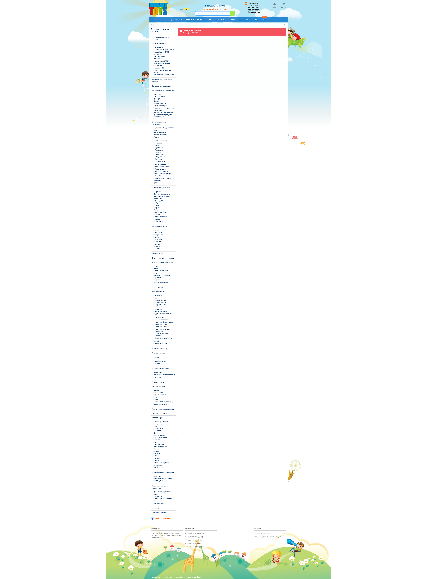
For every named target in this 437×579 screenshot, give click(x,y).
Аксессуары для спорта (162, 422)
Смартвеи (157, 244)
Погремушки (158, 481)
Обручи (156, 449)
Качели (156, 273)
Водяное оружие (160, 300)
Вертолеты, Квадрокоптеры (164, 128)
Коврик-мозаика (160, 361)
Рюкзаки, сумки (159, 503)
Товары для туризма (161, 463)
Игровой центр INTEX (161, 52)
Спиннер (157, 219)
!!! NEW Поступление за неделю (160, 38)
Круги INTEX (158, 54)
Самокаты (157, 453)
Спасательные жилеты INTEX (162, 71)
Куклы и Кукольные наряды (164, 112)
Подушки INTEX (159, 68)
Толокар (157, 246)
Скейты (156, 460)
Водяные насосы (160, 302)
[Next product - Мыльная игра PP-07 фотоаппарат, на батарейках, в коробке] (285, 24)
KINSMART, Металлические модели (162, 81)
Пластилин (158, 501)
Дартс (156, 433)
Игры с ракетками (160, 437)
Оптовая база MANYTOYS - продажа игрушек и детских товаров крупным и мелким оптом (166, 535)
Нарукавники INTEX (161, 61)
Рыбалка (157, 341)
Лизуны (156, 205)
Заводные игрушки (161, 271)
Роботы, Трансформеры (162, 173)
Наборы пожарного (161, 171)
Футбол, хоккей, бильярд (163, 402)
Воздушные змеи (160, 305)
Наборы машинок (160, 169)
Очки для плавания (162, 333)
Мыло (156, 210)
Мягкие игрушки (158, 382)
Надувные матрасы (162, 327)
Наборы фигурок (160, 212)
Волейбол (157, 431)
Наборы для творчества (163, 499)
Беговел (157, 230)
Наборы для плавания (163, 320)
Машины (157, 137)
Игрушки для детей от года (162, 262)
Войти (274, 7)
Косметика (158, 110)
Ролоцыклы (158, 242)
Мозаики (155, 357)
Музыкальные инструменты (164, 375)
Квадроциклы (159, 235)
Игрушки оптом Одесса (195, 533)
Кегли (156, 442)
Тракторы (157, 180)
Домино (157, 390)
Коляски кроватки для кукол (164, 108)
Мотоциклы (158, 239)
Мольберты (158, 496)
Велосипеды (158, 428)
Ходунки (157, 248)
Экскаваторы (160, 161)
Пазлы (156, 399)
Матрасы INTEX (159, 56)
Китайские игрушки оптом (196, 546)
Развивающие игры (161, 282)
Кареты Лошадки (160, 103)
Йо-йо (156, 203)
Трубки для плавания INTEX (164, 74)
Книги (156, 494)
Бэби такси (158, 232)
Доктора (157, 99)
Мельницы (158, 309)
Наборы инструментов (162, 167)
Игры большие (159, 392)
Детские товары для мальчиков (160, 123)
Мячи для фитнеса (161, 447)
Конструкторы (157, 287)
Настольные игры (158, 386)
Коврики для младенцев (163, 478)
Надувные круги (161, 324)
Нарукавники (159, 331)
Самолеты (157, 176)
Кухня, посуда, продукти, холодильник (163, 116)
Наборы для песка (160, 311)
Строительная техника (162, 178)
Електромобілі (157, 254)
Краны (157, 145)
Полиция (158, 152)
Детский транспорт (159, 226)
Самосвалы (159, 154)
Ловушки (157, 208)
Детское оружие (160, 132)
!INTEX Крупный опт (159, 43)
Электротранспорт (159, 513)
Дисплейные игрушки (162, 196)
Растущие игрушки (161, 217)
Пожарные (159, 150)
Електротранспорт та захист (163, 258)
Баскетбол (158, 424)
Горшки (156, 266)
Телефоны (157, 377)
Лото (155, 397)
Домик (156, 268)
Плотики (158, 336)
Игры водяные (159, 201)
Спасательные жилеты (163, 338)
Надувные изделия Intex (163, 314)
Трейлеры (159, 159)
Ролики (156, 451)
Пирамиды (157, 278)
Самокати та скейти (159, 413)
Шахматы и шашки (160, 404)
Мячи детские (159, 444)
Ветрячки (157, 192)
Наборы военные (160, 164)
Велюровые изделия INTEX (164, 50)
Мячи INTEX (158, 59)
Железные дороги (160, 135)
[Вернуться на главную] (151, 25)
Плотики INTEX (159, 66)
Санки (156, 456)
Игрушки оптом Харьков (196, 540)
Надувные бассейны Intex (164, 322)
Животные (158, 198)
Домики (156, 101)
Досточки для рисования (163, 492)
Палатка (157, 214)
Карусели (157, 476)
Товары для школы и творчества (160, 487)
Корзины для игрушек (162, 275)
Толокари (155, 508)
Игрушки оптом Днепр (195, 537)
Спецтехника (160, 157)
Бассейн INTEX (159, 47)
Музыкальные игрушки (160, 368)
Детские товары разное (161, 188)
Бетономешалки (161, 141)
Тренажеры (158, 465)
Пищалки (157, 280)
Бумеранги (158, 295)
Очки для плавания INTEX (163, 63)
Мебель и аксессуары (160, 348)
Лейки (156, 307)
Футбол (157, 467)
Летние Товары (158, 292)
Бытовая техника (160, 96)
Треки (156, 183)
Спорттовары (157, 418)
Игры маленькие (160, 395)
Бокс (155, 426)
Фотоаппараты (159, 221)
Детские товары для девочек (163, 90)
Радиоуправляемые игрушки (163, 409)
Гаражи (156, 130)
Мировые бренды (158, 353)
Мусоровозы (159, 148)
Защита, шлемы (159, 435)
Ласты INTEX (159, 318)
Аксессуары (158, 94)
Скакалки (157, 458)
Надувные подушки (162, 329)
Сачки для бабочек (161, 343)
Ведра (156, 298)
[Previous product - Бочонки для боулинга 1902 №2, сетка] (284, 24)
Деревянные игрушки (162, 194)
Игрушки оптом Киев (194, 543)
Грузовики (159, 143)
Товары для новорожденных (163, 472)
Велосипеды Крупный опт (162, 86)
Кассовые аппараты (161, 106)
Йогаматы (157, 440)
